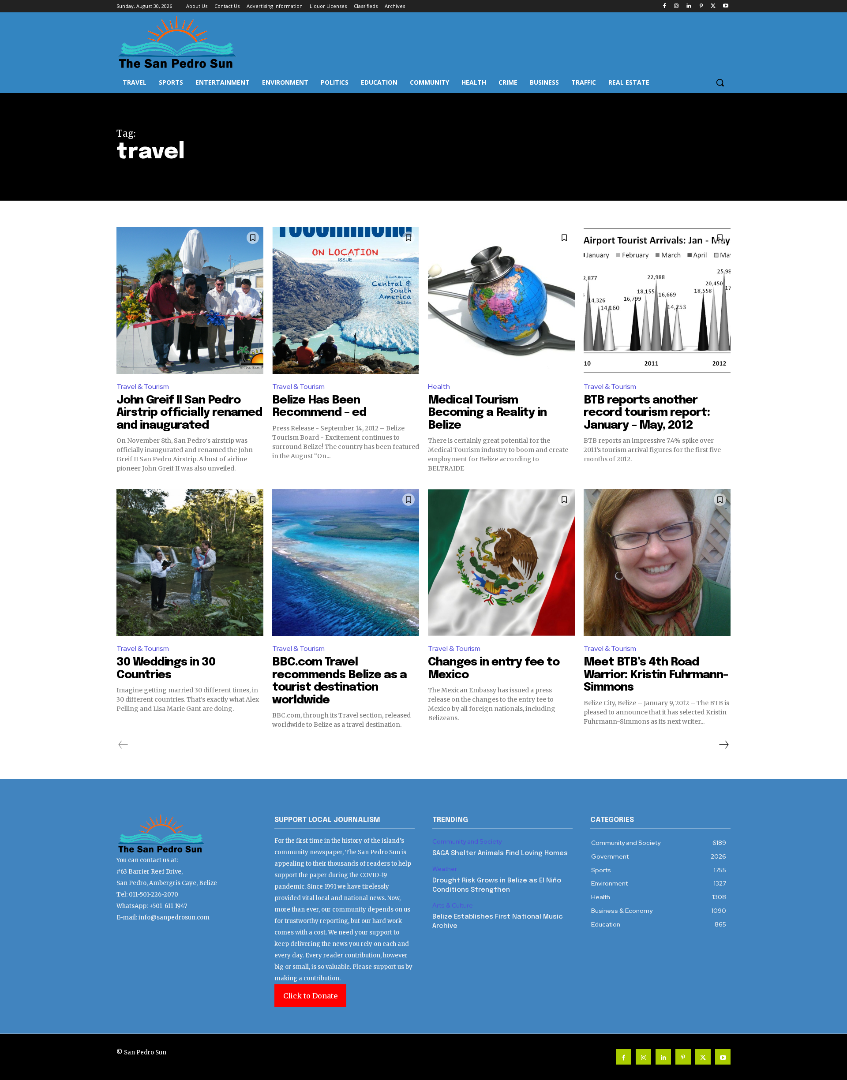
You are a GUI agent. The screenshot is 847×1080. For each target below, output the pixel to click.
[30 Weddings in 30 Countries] (189, 562)
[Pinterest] (701, 6)
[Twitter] (713, 6)
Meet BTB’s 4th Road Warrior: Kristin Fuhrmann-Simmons (656, 674)
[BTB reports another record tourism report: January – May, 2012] (657, 300)
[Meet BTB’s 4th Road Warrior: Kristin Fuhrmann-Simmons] (657, 562)
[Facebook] (664, 6)
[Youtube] (725, 6)
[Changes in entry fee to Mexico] (501, 562)
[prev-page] (123, 744)
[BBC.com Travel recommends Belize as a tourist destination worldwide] (345, 562)
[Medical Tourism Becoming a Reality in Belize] (501, 300)
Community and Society (467, 841)
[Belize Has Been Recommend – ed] (345, 300)
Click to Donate (310, 995)
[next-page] (723, 744)
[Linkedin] (689, 6)
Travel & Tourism (142, 386)
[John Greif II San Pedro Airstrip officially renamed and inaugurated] (189, 300)
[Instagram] (676, 6)
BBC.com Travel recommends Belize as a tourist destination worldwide (339, 681)
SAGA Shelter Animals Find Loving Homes (500, 853)
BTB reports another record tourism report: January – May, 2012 (647, 412)
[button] (720, 82)
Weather (444, 869)
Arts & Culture (452, 905)
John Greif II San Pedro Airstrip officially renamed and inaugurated (189, 412)
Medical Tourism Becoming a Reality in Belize (487, 412)
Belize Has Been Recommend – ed (319, 406)
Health (439, 386)
